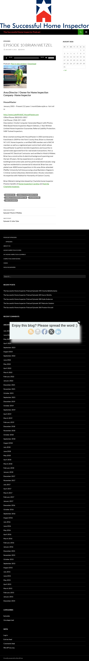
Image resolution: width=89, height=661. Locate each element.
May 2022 (7, 364)
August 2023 (8, 352)
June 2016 (7, 526)
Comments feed (9, 644)
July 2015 (6, 572)
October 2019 (8, 406)
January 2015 (8, 597)
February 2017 (8, 497)
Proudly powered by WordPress (13, 658)
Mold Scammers (9, 267)
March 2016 (7, 539)
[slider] (51, 58)
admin (22, 49)
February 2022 (8, 377)
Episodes (6, 41)
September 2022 (9, 356)
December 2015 (9, 551)
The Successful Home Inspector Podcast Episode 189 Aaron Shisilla (27, 295)
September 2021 (9, 397)
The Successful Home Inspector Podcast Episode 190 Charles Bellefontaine (30, 291)
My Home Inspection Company (14, 254)
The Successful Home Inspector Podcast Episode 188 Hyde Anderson (28, 299)
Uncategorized (8, 620)
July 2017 (6, 485)
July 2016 (6, 522)
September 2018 (9, 439)
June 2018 (7, 451)
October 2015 (8, 559)
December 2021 (9, 385)
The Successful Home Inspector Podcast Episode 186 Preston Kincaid (28, 307)
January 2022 (8, 381)
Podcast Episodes (10, 237)
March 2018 (7, 464)
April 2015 (7, 584)
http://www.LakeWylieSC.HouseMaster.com (21, 114)
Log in (5, 635)
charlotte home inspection (27, 195)
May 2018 (7, 455)
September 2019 (9, 410)
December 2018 (9, 426)
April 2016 (7, 534)
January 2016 (8, 547)
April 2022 (7, 368)
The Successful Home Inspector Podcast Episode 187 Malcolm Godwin (28, 303)
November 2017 (9, 480)
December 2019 (9, 401)
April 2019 (7, 414)
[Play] (6, 58)
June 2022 (7, 360)
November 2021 (9, 389)
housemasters (34, 197)
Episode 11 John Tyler (11, 219)
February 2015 (8, 593)
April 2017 (7, 489)
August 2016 (8, 518)
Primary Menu (86, 32)
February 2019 (8, 422)
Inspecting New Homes (11, 259)
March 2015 (7, 588)
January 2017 (8, 501)
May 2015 (7, 580)
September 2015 (9, 563)
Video (5, 263)
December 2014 (9, 601)
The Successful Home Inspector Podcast (21, 32)
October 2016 (8, 509)
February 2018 (8, 468)
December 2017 (9, 476)
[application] (29, 58)
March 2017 (7, 493)
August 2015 (8, 568)
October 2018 (8, 435)
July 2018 (6, 447)
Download (32, 64)
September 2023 (9, 347)
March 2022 (7, 372)
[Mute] (46, 58)
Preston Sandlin (11, 200)
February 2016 (8, 543)
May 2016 (7, 530)
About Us (6, 246)
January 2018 (8, 472)
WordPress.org (8, 648)
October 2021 (8, 393)
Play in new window (19, 64)
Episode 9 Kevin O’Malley (12, 211)
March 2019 (7, 418)
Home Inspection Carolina (28, 184)
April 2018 (7, 460)
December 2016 (9, 505)
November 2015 (9, 555)
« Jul (65, 70)
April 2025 (7, 343)
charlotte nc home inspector (15, 197)
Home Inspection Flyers (12, 250)
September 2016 (9, 514)
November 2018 (9, 431)
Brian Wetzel (10, 195)
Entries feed (7, 639)
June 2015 (7, 576)
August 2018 (8, 443)
